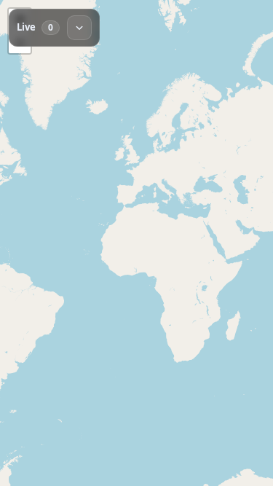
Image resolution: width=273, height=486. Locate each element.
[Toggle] (79, 27)
